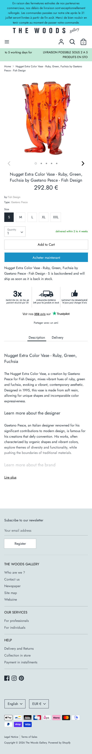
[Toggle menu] (6, 41)
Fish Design (14, 197)
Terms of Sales (29, 737)
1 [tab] (36, 163)
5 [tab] (56, 163)
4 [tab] (51, 163)
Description (37, 337)
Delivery (57, 337)
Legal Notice (11, 737)
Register (20, 543)
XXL (55, 217)
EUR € (36, 703)
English (13, 703)
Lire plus (10, 477)
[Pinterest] (22, 678)
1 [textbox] (8, 233)
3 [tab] (46, 163)
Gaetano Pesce (19, 202)
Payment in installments (20, 662)
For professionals (16, 620)
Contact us (11, 579)
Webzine (10, 599)
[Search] (72, 40)
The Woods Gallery (36, 743)
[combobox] (15, 231)
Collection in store (17, 655)
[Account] (61, 40)
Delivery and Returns (19, 648)
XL (43, 217)
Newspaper (12, 585)
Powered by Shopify (59, 743)
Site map (10, 592)
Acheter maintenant (46, 257)
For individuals (14, 627)
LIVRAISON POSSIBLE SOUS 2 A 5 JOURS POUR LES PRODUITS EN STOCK (46, 54)
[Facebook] (7, 678)
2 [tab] (41, 163)
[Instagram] (15, 678)
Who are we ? (14, 572)
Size (6, 209)
